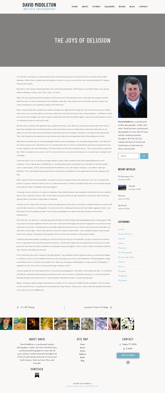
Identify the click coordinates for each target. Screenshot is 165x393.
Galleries (109, 7)
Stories (96, 7)
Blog (132, 7)
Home (75, 7)
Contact (143, 7)
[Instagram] (128, 362)
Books (122, 7)
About (85, 7)
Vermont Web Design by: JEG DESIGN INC (82, 386)
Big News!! (122, 206)
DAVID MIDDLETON (39, 4)
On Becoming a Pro (126, 177)
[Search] (144, 156)
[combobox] (128, 156)
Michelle (132, 186)
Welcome (121, 196)
